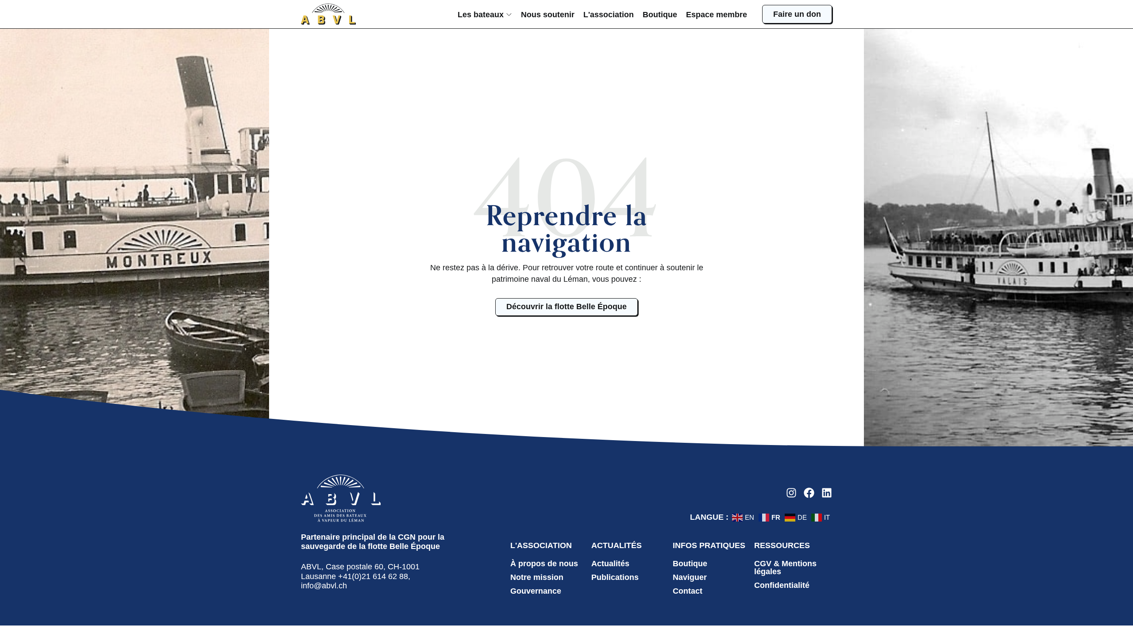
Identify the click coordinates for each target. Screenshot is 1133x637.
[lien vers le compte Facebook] (809, 492)
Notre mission (536, 577)
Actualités (610, 563)
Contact (687, 591)
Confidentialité (781, 585)
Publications (615, 577)
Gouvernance (535, 591)
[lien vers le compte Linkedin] (826, 492)
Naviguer (690, 577)
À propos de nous (544, 563)
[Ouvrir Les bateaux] (509, 15)
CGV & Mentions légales (785, 567)
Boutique (690, 563)
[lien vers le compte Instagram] (791, 492)
